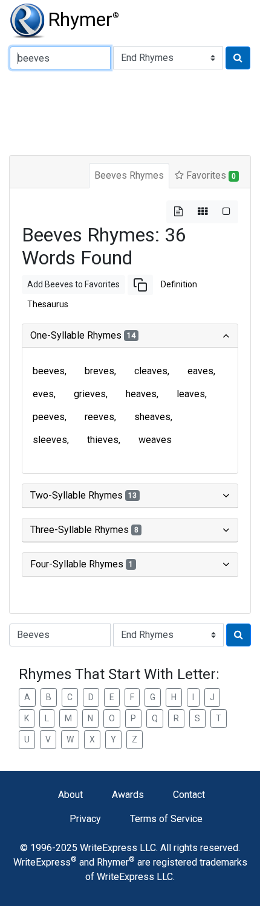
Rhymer (83, 19)
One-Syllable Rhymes (82, 335)
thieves (103, 439)
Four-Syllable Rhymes (81, 564)
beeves (49, 371)
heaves (141, 394)
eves (43, 394)
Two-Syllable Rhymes (83, 495)
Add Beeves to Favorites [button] (73, 284)
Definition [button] (179, 284)
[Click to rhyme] (238, 57)
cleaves (150, 371)
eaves (200, 371)
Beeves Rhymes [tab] (129, 175)
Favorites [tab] (210, 175)
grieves (90, 394)
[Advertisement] (130, 111)
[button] (140, 285)
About (70, 794)
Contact (189, 794)
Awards (128, 794)
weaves (155, 439)
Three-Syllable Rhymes (84, 529)
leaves (191, 394)
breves (99, 371)
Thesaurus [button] (47, 304)
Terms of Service (166, 819)
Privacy (85, 819)
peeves (49, 417)
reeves (99, 417)
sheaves (152, 417)
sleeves (50, 439)
